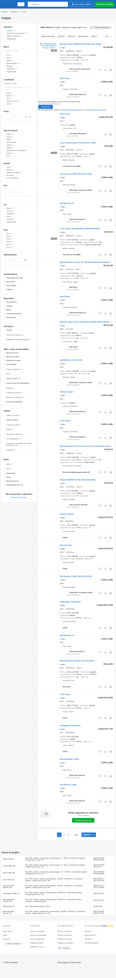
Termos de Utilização (98, 110)
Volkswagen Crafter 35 (11, 893)
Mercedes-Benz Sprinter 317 (8, 912)
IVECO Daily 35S (9, 866)
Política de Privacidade (73, 110)
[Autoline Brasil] (8, 4)
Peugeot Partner (67, 514)
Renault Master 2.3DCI (69, 759)
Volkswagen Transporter (70, 602)
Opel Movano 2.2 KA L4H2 (71, 360)
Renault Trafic (66, 545)
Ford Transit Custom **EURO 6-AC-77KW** (78, 143)
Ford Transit (65, 421)
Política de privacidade (38, 935)
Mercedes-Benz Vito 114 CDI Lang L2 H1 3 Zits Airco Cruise (85, 446)
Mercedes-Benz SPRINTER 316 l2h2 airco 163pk (80, 44)
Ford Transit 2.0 (8, 880)
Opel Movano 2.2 (67, 203)
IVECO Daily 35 (8, 859)
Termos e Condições (37, 931)
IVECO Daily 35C (9, 873)
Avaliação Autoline (36, 943)
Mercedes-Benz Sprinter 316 (8, 886)
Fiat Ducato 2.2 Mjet (68, 785)
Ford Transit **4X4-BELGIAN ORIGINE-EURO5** (80, 229)
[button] (105, 70)
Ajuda (5, 935)
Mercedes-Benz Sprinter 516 (8, 900)
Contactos (6, 939)
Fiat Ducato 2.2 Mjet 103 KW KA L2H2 (76, 174)
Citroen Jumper (66, 392)
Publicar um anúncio (83, 820)
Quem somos (7, 931)
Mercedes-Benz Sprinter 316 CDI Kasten (77, 661)
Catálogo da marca (37, 947)
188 (76, 835)
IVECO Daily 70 (8, 906)
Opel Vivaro (65, 78)
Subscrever (45, 107)
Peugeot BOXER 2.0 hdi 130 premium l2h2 (78, 480)
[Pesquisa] (30, 4)
